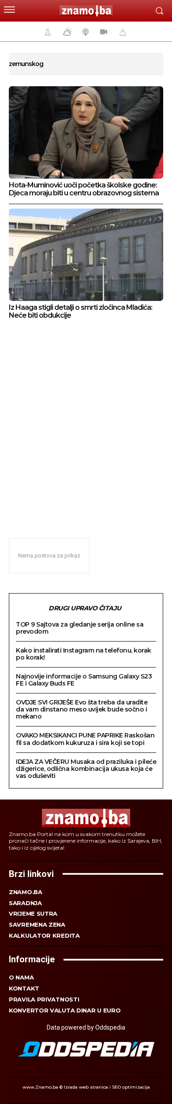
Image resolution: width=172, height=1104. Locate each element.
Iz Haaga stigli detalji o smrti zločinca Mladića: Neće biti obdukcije (80, 311)
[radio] (84, 31)
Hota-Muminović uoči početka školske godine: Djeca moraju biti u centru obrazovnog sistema (84, 189)
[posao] (46, 31)
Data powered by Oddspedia (86, 1027)
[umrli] (121, 31)
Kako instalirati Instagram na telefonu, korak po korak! (83, 653)
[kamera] (102, 31)
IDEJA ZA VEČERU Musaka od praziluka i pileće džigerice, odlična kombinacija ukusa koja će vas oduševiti (86, 769)
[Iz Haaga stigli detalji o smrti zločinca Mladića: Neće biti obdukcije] (86, 255)
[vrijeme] (66, 31)
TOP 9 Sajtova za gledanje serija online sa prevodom (79, 627)
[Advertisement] (86, 424)
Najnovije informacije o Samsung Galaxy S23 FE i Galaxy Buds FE (84, 679)
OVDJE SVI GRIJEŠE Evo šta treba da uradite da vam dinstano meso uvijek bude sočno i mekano (81, 709)
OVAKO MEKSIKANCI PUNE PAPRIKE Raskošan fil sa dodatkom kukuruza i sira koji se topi (85, 738)
